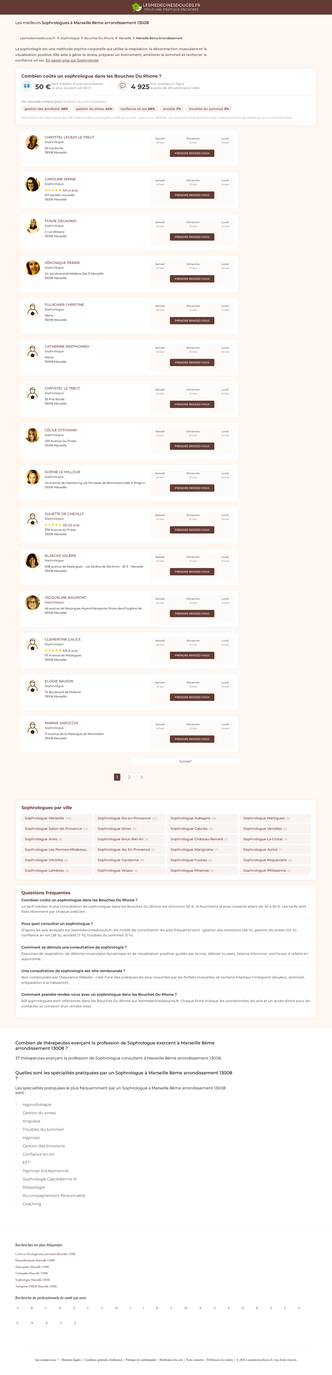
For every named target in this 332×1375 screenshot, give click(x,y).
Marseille (125, 38)
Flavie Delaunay (61, 221)
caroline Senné (60, 179)
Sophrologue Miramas (192, 870)
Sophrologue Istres (117, 829)
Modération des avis (171, 1360)
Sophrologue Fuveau (191, 860)
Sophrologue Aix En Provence (126, 849)
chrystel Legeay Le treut (69, 137)
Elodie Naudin (59, 681)
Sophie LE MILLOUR (62, 472)
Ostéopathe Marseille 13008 (31, 1273)
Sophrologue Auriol (262, 849)
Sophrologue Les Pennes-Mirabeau (58, 849)
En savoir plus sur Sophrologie (72, 60)
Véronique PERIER (62, 263)
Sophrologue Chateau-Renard (199, 839)
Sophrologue (70, 38)
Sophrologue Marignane (194, 849)
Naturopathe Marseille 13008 (32, 1267)
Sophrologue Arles (43, 839)
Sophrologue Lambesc (47, 870)
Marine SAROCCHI (61, 723)
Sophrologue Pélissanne (267, 870)
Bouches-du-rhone (99, 38)
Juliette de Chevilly (64, 514)
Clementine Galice (63, 639)
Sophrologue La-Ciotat (265, 839)
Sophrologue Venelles (265, 829)
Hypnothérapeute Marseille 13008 (34, 1260)
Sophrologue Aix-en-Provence (127, 818)
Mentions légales (71, 1360)
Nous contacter (194, 1360)
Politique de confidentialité (141, 1360)
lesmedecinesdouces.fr (38, 38)
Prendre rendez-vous (192, 153)
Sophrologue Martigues (266, 818)
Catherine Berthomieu (67, 346)
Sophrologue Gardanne (121, 860)
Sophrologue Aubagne (193, 818)
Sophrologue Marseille (48, 818)
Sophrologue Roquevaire (267, 860)
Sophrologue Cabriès (192, 829)
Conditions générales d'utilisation (103, 1360)
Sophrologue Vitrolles (46, 860)
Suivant (185, 761)
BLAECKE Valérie (60, 555)
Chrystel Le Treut (62, 388)
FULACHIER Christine (64, 304)
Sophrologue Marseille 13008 (32, 1280)
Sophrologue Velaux (118, 870)
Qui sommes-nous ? (46, 1360)
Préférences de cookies (220, 1360)
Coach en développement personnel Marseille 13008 (45, 1254)
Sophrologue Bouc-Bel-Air (123, 839)
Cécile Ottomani (61, 430)
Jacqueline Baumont (65, 597)
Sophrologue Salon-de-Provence (56, 829)
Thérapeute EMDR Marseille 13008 (36, 1286)
